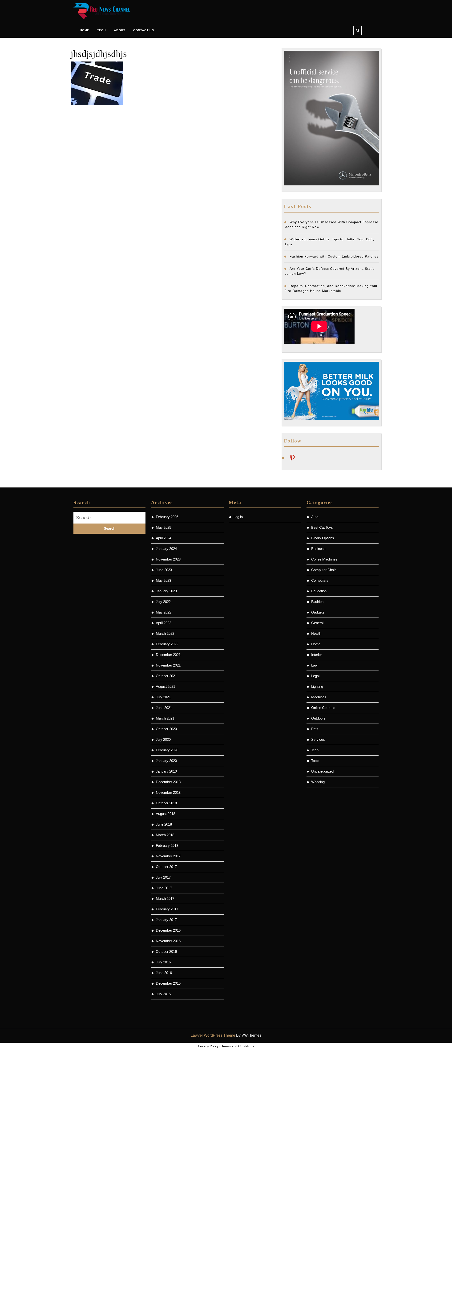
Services (318, 739)
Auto (314, 517)
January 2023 (166, 591)
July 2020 (163, 739)
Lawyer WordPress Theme (213, 1035)
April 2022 (163, 623)
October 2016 (166, 951)
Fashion (317, 602)
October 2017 (166, 867)
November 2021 (168, 665)
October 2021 (166, 676)
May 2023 (163, 580)
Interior (316, 655)
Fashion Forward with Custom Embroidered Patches (334, 256)
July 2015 (163, 994)
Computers (319, 580)
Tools (315, 761)
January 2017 (166, 920)
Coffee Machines (324, 559)
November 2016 (168, 941)
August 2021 (165, 686)
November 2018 (168, 792)
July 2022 (163, 602)
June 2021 (164, 708)
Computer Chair (323, 570)
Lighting (317, 686)
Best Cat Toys (322, 527)
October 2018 (166, 803)
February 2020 (167, 750)
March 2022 (165, 633)
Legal (315, 676)
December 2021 (168, 655)
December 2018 (168, 782)
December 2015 (168, 983)
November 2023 (168, 559)
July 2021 (163, 697)
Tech (101, 30)
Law (314, 665)
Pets (314, 729)
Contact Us (143, 30)
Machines (318, 697)
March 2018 (165, 835)
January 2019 (166, 771)
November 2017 (168, 856)
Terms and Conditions (238, 1046)
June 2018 (164, 824)
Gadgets (317, 612)
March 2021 (165, 718)
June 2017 (164, 888)
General (317, 623)
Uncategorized (322, 771)
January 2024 (166, 549)
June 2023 (164, 570)
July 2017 (163, 877)
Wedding (318, 782)
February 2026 (167, 517)
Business (318, 549)
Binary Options (322, 538)
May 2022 (163, 612)
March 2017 (165, 898)
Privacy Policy (208, 1046)
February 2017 (167, 909)
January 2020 (166, 761)
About (119, 30)
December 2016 (168, 930)
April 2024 (163, 538)
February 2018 (167, 845)
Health (316, 633)
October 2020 (166, 729)
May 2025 (163, 527)
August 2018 (165, 814)
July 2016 (163, 962)
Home (84, 30)
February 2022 (167, 644)
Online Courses (323, 708)
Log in (238, 517)
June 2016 (164, 973)
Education (319, 591)
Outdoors (318, 718)
